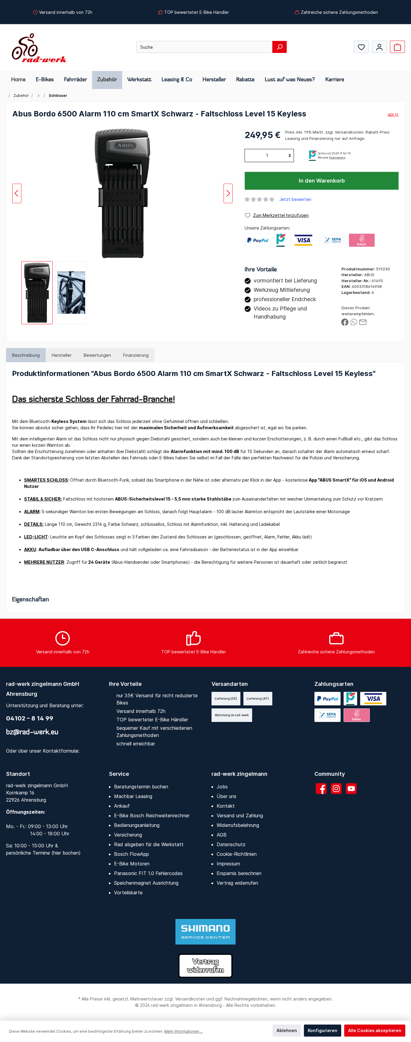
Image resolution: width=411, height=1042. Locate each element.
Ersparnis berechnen (239, 873)
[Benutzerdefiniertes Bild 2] (333, 240)
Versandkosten (190, 998)
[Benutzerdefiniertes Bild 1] (303, 240)
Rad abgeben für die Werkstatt (149, 844)
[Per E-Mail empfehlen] (362, 321)
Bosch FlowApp (131, 854)
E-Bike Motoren (132, 864)
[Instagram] (336, 788)
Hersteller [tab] (62, 355)
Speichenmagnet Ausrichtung (146, 883)
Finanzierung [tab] (136, 355)
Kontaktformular (61, 751)
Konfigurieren (322, 1030)
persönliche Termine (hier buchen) (43, 853)
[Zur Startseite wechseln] (39, 47)
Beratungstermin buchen (141, 787)
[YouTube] (351, 788)
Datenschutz (231, 844)
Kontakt (226, 806)
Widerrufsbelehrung (238, 825)
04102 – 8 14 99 (29, 718)
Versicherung (128, 835)
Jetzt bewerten (295, 199)
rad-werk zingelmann (239, 774)
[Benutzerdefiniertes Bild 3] (362, 240)
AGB (222, 835)
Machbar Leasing (133, 796)
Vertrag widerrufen (237, 883)
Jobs (222, 787)
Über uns (226, 796)
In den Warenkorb (322, 180)
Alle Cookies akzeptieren (374, 1030)
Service (119, 774)
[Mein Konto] (379, 47)
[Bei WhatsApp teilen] (353, 321)
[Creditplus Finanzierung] (280, 240)
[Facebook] (321, 788)
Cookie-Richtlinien (237, 854)
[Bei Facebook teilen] (344, 321)
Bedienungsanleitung (136, 825)
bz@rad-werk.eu (32, 732)
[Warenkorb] (397, 47)
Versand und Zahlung (240, 815)
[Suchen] (279, 47)
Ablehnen (287, 1030)
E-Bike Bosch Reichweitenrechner (152, 815)
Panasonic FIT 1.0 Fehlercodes (148, 873)
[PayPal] (258, 240)
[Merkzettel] (361, 47)
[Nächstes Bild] (228, 193)
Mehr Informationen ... (183, 1031)
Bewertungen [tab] (97, 355)
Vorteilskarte (128, 892)
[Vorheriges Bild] (16, 193)
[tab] (26, 355)
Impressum (228, 864)
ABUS (393, 115)
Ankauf (122, 806)
